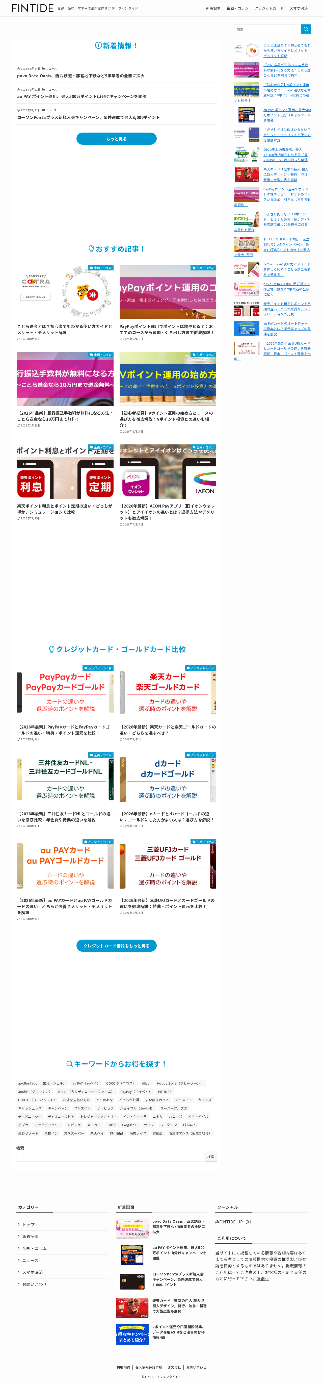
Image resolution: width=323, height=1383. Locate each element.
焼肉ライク (138, 1133)
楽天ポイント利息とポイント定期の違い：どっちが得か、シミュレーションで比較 (287, 309)
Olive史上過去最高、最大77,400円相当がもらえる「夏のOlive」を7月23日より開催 (285, 154)
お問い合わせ (34, 1284)
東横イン (51, 1133)
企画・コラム (34, 1248)
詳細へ (262, 1278)
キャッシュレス (30, 1108)
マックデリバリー (47, 1124)
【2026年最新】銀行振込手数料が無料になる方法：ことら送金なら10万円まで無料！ (287, 70)
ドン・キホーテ (135, 1116)
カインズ (205, 1099)
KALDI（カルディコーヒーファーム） (86, 1091)
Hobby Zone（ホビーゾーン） (180, 1083)
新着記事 (30, 1236)
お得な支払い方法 (76, 1099)
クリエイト (82, 1108)
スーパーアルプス (173, 1108)
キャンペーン (58, 1108)
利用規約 (123, 1367)
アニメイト (183, 1099)
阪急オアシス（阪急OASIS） (190, 1133)
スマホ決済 (32, 1272)
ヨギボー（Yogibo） (122, 1124)
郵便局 (158, 1133)
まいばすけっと (157, 1099)
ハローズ (175, 1116)
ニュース (30, 1260)
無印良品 (117, 1133)
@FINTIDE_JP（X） (234, 1222)
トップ (28, 1224)
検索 (20, 1148)
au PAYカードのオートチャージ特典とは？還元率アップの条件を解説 (287, 328)
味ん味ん (190, 1124)
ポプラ (23, 1124)
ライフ (149, 1124)
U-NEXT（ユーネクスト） (37, 1099)
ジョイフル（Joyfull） (137, 1108)
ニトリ (158, 1116)
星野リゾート (28, 1133)
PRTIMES (165, 1091)
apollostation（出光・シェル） (42, 1083)
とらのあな (104, 1099)
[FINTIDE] (32, 8)
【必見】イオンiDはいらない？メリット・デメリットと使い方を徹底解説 (287, 134)
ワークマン (168, 1124)
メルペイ (94, 1124)
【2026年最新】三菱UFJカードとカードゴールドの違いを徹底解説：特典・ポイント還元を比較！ (272, 351)
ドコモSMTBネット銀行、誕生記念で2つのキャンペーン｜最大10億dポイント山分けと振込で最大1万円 (272, 247)
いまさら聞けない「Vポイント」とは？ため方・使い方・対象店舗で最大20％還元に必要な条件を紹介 (272, 222)
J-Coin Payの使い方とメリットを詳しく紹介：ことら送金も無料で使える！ (287, 269)
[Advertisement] (116, 188)
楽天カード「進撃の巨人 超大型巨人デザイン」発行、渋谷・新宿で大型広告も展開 (287, 174)
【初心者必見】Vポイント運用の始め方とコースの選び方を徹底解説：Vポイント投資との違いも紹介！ (272, 92)
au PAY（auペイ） (86, 1083)
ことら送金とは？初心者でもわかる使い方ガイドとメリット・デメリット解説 (287, 50)
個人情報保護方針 (148, 1367)
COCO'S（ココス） (121, 1083)
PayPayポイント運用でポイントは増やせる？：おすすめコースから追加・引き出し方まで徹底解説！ (272, 197)
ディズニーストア (61, 1116)
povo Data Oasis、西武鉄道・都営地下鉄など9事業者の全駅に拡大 (286, 289)
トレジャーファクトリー (98, 1116)
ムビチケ (74, 1124)
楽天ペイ (97, 1133)
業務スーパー (74, 1133)
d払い (146, 1083)
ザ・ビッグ (105, 1108)
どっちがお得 (129, 1099)
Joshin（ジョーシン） (35, 1091)
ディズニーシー (30, 1116)
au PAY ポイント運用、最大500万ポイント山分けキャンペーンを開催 (287, 115)
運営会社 (174, 1367)
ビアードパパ (198, 1116)
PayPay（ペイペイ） (136, 1091)
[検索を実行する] (306, 29)
